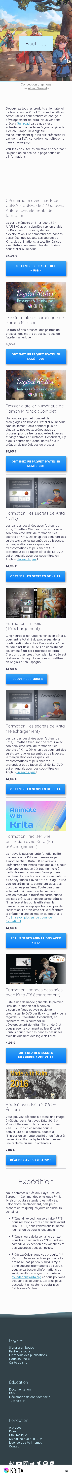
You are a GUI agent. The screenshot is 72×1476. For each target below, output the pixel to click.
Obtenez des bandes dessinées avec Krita (36, 1055)
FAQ (12, 1393)
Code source (18, 1359)
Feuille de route (19, 1351)
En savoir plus (26, 559)
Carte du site (18, 1362)
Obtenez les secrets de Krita (35, 576)
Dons (12, 1431)
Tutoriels (15, 1401)
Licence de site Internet (25, 1442)
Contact (14, 1446)
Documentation (20, 1389)
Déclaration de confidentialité (29, 1397)
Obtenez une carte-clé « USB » (36, 268)
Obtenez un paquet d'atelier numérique (36, 356)
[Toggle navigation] (66, 1470)
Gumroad (23, 123)
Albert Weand (37, 88)
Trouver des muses (26, 679)
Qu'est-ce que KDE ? (24, 1439)
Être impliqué (18, 1435)
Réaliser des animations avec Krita (36, 940)
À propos (15, 1427)
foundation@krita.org (26, 1277)
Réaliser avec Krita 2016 (31, 1160)
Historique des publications (28, 1355)
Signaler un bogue (21, 1347)
